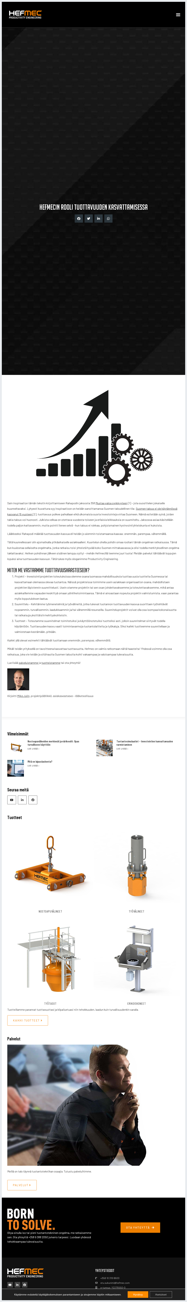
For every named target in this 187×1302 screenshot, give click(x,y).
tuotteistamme (50, 662)
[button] (178, 14)
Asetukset (161, 1294)
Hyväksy (138, 1294)
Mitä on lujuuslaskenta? (40, 761)
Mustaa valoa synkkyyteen (111, 503)
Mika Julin (23, 696)
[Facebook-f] (32, 800)
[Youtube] (11, 800)
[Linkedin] (22, 800)
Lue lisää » (33, 749)
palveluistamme (28, 662)
